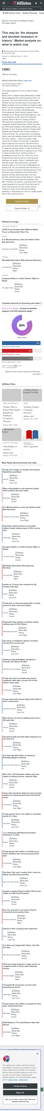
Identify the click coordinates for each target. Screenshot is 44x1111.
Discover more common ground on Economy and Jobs (22, 372)
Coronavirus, (23, 51)
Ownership (31, 1050)
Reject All (20, 1092)
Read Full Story (22, 201)
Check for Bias (20, 208)
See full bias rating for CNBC (11, 84)
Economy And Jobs (8, 53)
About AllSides (14, 1050)
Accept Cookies (20, 1086)
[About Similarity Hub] (41, 303)
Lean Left (28, 80)
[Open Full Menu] (4, 3)
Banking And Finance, (11, 51)
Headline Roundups (29, 13)
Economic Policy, (33, 51)
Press (23, 1050)
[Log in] (36, 3)
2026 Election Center (13, 13)
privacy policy (13, 1079)
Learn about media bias (10, 86)
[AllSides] (22, 3)
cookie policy (23, 1079)
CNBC (4, 58)
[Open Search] (41, 3)
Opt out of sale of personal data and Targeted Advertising (20, 1100)
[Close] (37, 1053)
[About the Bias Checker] (39, 206)
